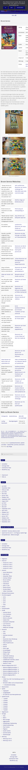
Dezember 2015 (6, 520)
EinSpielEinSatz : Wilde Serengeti (10, 534)
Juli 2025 (4, 486)
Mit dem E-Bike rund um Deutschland (13, 683)
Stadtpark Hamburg (8, 657)
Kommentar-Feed (6, 467)
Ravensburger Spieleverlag (7, 437)
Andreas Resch (7, 612)
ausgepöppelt (4, 435)
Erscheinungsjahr (6, 595)
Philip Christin (6, 625)
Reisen (3, 677)
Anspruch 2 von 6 (7, 562)
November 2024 (6, 488)
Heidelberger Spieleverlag (10, 723)
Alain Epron (6, 574)
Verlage (4, 713)
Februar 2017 (5, 514)
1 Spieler (5, 698)
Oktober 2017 (5, 512)
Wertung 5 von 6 (7, 740)
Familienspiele (5, 608)
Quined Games (7, 732)
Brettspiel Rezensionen (8, 593)
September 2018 (6, 508)
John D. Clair (6, 585)
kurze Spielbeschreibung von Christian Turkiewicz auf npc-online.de (20, 309)
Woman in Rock (7, 663)
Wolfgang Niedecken (8, 661)
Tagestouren (5, 712)
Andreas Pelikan (5, 433)
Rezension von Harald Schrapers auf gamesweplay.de (20, 269)
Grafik (3, 610)
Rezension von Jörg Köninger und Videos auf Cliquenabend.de (20, 235)
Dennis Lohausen (7, 618)
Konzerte (4, 629)
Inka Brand (6, 583)
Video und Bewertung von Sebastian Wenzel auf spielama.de (20, 361)
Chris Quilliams (7, 614)
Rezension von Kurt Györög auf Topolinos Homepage (20, 396)
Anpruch (4, 560)
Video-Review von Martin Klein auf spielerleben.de (5, 361)
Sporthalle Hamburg (8, 656)
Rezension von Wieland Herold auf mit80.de (20, 297)
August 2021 (5, 501)
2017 (4, 602)
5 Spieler (11, 432)
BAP (4, 637)
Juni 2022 (4, 491)
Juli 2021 (4, 503)
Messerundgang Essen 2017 (9, 665)
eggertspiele (6, 721)
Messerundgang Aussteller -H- (11, 669)
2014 (4, 597)
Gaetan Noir (6, 620)
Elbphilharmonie (7, 641)
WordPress (22, 767)
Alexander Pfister (20, 432)
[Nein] (26, 5)
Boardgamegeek (13, 421)
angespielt (11, 433)
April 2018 (4, 510)
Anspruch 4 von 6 (7, 566)
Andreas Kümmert (8, 635)
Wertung (4, 736)
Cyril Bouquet (6, 616)
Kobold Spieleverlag (8, 725)
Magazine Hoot (12, 767)
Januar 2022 (5, 495)
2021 (4, 631)
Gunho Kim (6, 581)
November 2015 (6, 521)
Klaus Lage (6, 648)
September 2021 (6, 499)
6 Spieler (5, 708)
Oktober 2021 (5, 497)
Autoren (4, 570)
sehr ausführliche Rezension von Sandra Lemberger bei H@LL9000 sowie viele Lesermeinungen (21, 189)
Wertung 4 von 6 (19, 435)
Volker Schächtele (7, 591)
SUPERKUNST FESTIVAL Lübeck (11, 659)
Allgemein (4, 558)
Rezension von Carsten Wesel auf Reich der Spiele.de (20, 336)
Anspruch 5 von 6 (7, 568)
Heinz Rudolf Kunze (8, 642)
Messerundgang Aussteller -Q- (11, 673)
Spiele (3, 688)
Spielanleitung (13, 416)
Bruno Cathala (7, 580)
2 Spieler (21, 431)
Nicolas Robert (7, 589)
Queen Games (6, 731)
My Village (9, 446)
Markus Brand (6, 587)
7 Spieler (5, 710)
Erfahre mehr (20, 7)
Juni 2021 (4, 505)
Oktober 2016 (5, 518)
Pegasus (5, 729)
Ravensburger (11, 435)
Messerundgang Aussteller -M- (11, 671)
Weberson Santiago (8, 627)
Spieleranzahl (5, 696)
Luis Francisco (6, 623)
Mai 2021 (4, 506)
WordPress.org (6, 469)
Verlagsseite (4, 416)
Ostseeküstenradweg (9, 685)
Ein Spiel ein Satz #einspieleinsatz (12, 694)
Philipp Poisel (6, 652)
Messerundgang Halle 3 (9, 675)
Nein (12, 7)
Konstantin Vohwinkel (8, 622)
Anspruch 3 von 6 (18, 433)
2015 (25, 431)
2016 (4, 601)
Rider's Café (6, 654)
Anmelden (4, 464)
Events (3, 606)
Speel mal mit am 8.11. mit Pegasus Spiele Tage (14, 533)
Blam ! (4, 717)
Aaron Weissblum (7, 572)
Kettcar (5, 644)
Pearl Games (6, 727)
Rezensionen (5, 687)
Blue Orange (6, 719)
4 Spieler (7, 432)
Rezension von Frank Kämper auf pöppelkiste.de (20, 327)
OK (5, 7)
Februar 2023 (5, 490)
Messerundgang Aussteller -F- (11, 667)
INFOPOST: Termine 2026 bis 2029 (11, 531)
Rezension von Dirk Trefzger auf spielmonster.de (20, 381)
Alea (15, 432)
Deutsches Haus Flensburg (10, 639)
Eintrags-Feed (5, 466)
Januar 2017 (5, 516)
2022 (4, 604)
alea (9, 436)
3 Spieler (5, 702)
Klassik (5, 646)
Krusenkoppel (6, 650)
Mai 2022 (4, 493)
